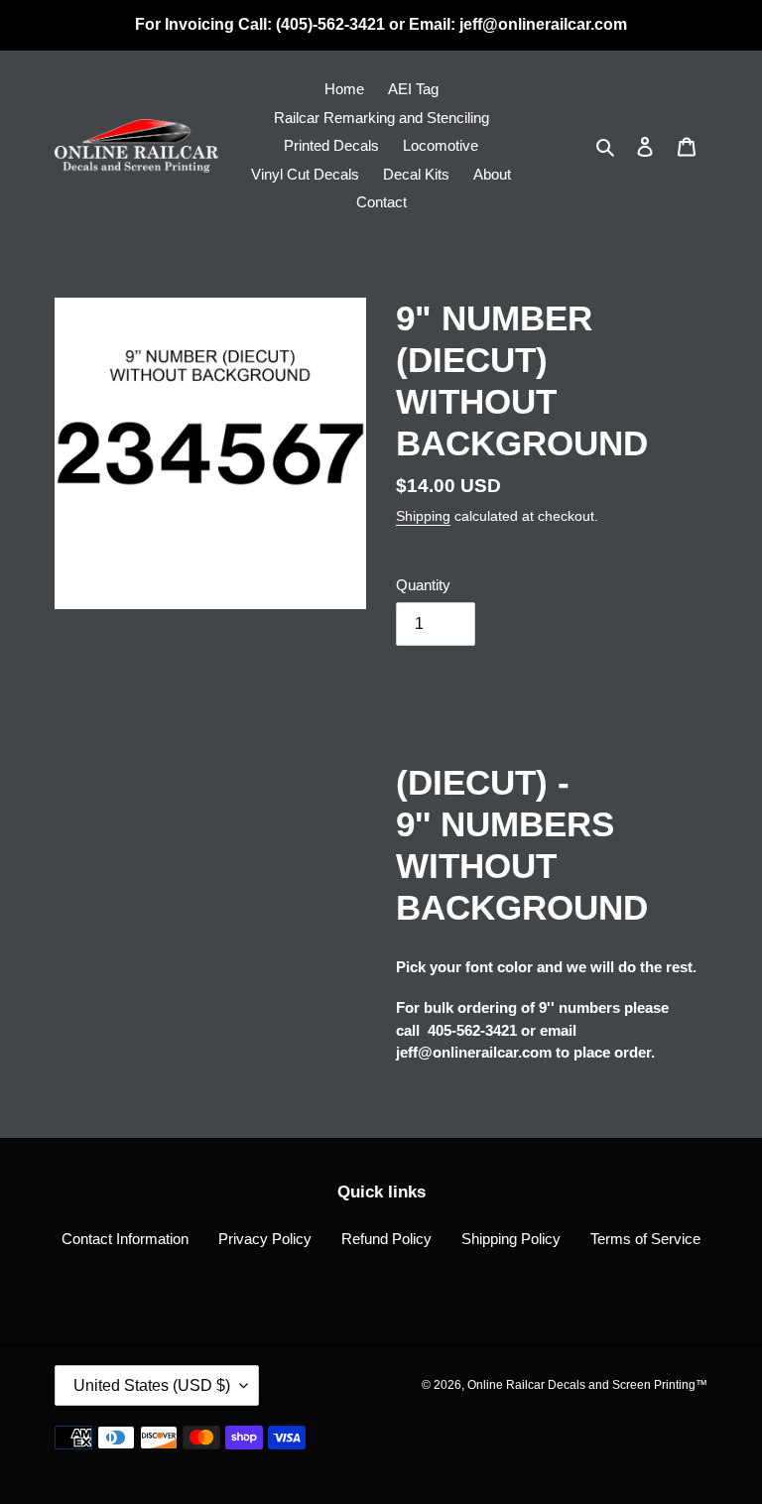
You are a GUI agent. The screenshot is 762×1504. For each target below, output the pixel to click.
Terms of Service (645, 1238)
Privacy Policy (265, 1238)
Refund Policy (386, 1238)
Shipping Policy (511, 1238)
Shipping (423, 516)
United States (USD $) (151, 1385)
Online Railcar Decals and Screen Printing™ (587, 1385)
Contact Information (125, 1238)
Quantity (423, 584)
